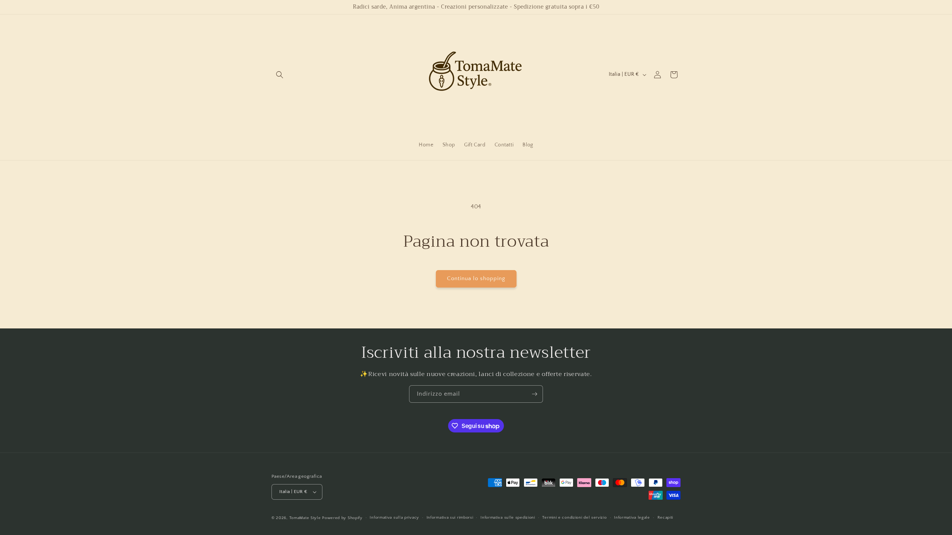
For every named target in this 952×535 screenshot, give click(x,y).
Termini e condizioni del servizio (574, 517)
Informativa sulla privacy (394, 517)
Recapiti (665, 517)
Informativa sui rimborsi (450, 517)
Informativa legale (632, 517)
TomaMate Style (305, 518)
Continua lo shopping (476, 278)
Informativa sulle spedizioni (507, 517)
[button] (279, 75)
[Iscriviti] (534, 394)
